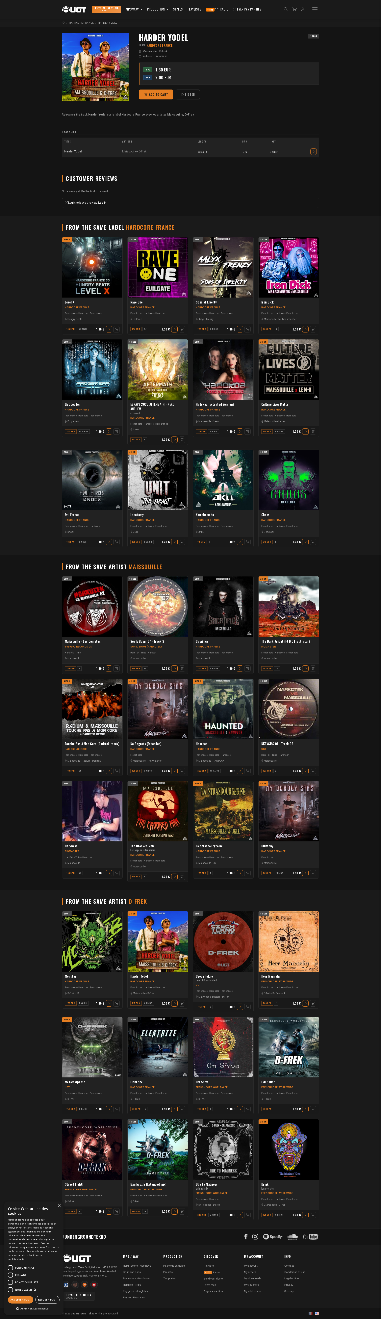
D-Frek (163, 51)
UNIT (135, 532)
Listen (190, 94)
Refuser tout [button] (47, 1299)
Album (67, 239)
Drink (267, 1186)
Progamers (73, 421)
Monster (70, 976)
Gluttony (267, 846)
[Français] (310, 1313)
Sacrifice (202, 641)
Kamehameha (205, 515)
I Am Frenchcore (76, 749)
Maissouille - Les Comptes (83, 641)
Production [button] (156, 9)
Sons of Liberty (206, 302)
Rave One (136, 302)
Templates (169, 1278)
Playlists (194, 9)
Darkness (71, 846)
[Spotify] (273, 1237)
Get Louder (72, 404)
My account (251, 1265)
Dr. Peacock (278, 993)
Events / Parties (248, 9)
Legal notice (291, 1278)
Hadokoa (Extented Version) (215, 404)
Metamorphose (75, 1082)
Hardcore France (77, 307)
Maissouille (150, 51)
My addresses (252, 1291)
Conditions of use (294, 1272)
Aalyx (201, 319)
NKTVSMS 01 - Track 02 (277, 744)
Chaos (265, 515)
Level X (69, 302)
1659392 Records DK (78, 646)
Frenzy (210, 319)
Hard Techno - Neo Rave (137, 1265)
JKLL (201, 532)
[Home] (63, 22)
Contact (289, 1265)
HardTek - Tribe (73, 652)
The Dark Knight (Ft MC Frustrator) (285, 641)
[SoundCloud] (292, 1237)
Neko (136, 429)
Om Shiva (202, 1082)
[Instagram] (255, 1237)
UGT (263, 749)
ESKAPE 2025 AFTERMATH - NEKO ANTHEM (152, 408)
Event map (210, 1284)
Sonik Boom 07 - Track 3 (147, 641)
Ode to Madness (206, 1186)
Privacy (288, 1284)
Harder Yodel (139, 976)
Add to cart (158, 94)
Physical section (213, 1291)
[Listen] (95, 67)
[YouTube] (311, 1237)
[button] (34, 1308)
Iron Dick (267, 302)
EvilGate (137, 319)
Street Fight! (74, 1184)
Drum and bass (132, 1272)
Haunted (201, 744)
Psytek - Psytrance (134, 1297)
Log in (102, 202)
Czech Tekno (206, 978)
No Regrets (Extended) (146, 744)
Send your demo (213, 1278)
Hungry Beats (74, 319)
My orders (250, 1272)
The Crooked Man (142, 848)
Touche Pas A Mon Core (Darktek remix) (92, 744)
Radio (219, 9)
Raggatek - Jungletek (135, 1291)
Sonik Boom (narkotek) (146, 646)
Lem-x (281, 421)
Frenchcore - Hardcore (76, 313)
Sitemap (289, 1291)
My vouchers (251, 1284)
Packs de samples (174, 1265)
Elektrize (136, 1082)
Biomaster (268, 646)
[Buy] (116, 329)
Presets (168, 1272)
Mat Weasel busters (209, 996)
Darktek (96, 760)
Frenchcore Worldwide (277, 981)
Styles (178, 9)
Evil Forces (72, 515)
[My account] (303, 9)
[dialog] (34, 1258)
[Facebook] (246, 1237)
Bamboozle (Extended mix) (148, 1184)
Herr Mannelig (271, 976)
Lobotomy (137, 515)
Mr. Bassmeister (287, 319)
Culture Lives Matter (275, 404)
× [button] (59, 1205)
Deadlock (269, 532)
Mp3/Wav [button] (133, 9)
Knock (70, 532)
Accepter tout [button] (21, 1299)
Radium (86, 760)
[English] (317, 1313)
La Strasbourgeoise (209, 846)
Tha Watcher (154, 760)
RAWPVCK (218, 760)
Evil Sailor (268, 1082)
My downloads (252, 1278)
